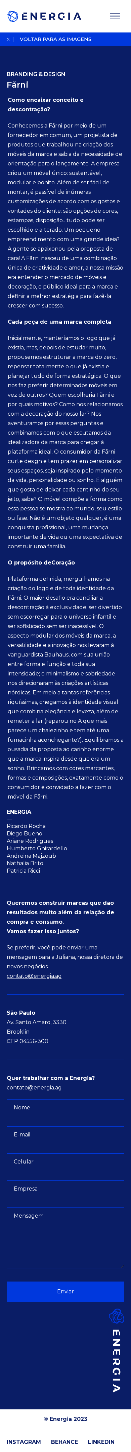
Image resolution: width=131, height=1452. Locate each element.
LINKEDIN (101, 1442)
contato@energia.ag (34, 976)
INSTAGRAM (24, 1442)
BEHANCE (64, 1442)
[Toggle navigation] (115, 16)
